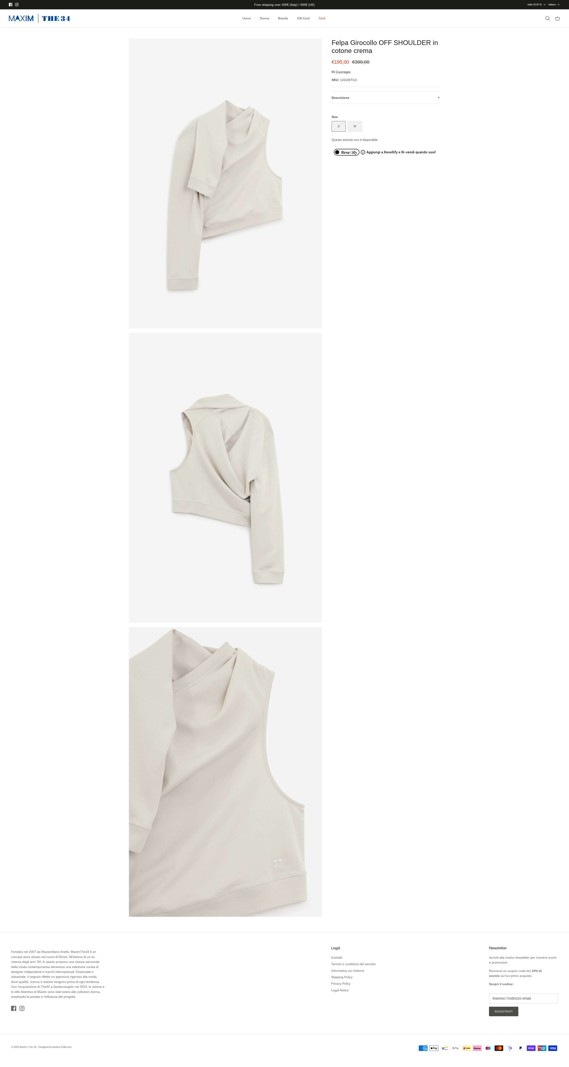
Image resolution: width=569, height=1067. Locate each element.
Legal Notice (340, 990)
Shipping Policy (342, 977)
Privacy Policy (341, 983)
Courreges (343, 72)
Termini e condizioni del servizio (353, 964)
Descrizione (340, 97)
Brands (283, 18)
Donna (264, 18)
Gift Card (303, 18)
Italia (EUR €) (534, 4)
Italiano (552, 4)
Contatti (336, 957)
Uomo (246, 18)
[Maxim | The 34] (39, 18)
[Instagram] (16, 4)
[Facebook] (10, 4)
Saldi (322, 18)
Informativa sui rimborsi (347, 970)
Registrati (504, 1011)
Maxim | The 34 (28, 1047)
